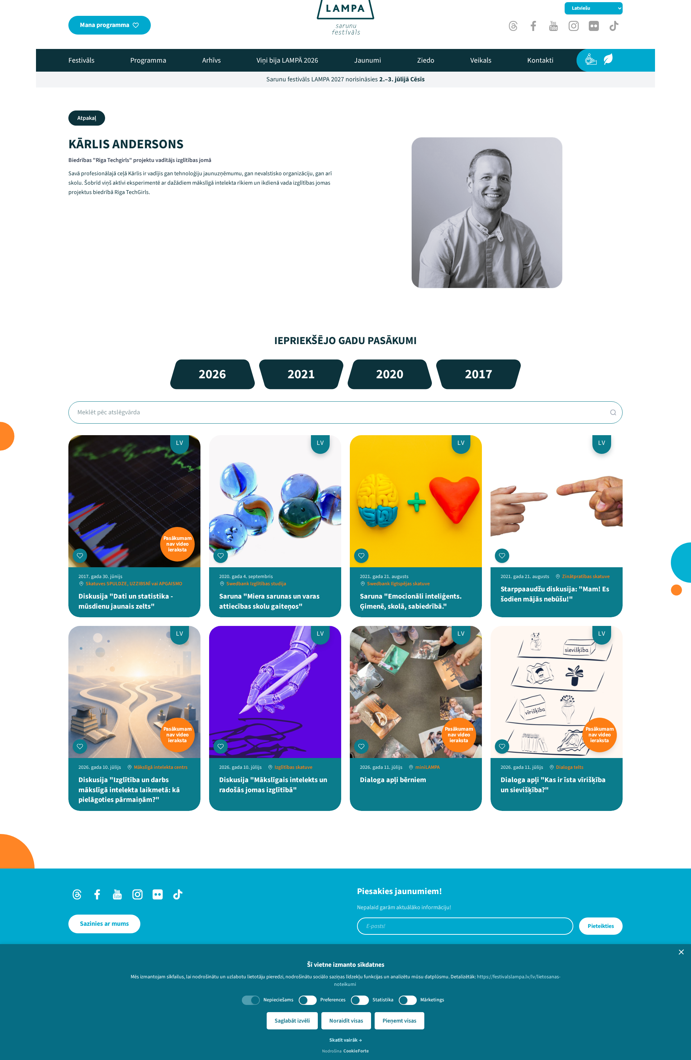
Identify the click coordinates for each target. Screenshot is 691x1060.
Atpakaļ (86, 118)
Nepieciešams (278, 999)
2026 (212, 374)
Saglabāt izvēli (292, 1021)
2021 (301, 374)
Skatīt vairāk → (345, 1040)
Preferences (333, 999)
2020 (389, 374)
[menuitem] (81, 60)
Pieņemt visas (399, 1021)
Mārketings (432, 999)
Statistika (382, 999)
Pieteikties (601, 926)
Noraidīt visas (346, 1021)
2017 (478, 374)
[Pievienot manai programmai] (80, 556)
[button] (681, 952)
